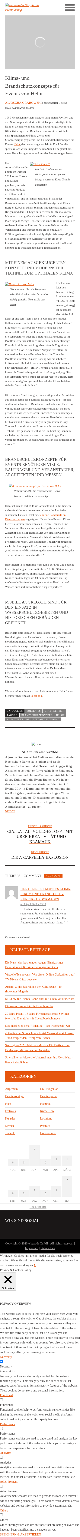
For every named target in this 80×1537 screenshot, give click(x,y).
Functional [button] (6, 1395)
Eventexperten (48, 1096)
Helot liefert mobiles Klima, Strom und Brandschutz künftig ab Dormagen (45, 894)
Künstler (10, 1118)
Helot (17, 144)
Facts (8, 1103)
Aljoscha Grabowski (23, 102)
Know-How (47, 1111)
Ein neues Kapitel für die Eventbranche (29, 1006)
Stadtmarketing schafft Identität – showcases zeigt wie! (38, 1025)
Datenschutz (48, 1248)
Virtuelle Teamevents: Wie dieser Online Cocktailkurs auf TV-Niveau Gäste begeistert (39, 977)
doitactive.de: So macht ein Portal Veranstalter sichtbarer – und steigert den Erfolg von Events (39, 1036)
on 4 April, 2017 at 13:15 (33, 904)
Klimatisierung (18, 719)
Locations (46, 1118)
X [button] (35, 1265)
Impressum (31, 1248)
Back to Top (38, 1207)
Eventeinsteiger (14, 1096)
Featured (45, 1103)
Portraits (34, 711)
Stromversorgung (46, 719)
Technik (10, 1133)
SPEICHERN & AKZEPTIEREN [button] (20, 1534)
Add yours (53, 875)
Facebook (36, 695)
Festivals (10, 1111)
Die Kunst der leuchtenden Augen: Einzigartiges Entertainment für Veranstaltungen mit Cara (34, 965)
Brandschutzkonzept (36, 715)
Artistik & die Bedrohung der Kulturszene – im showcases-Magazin (33, 989)
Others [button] (4, 1510)
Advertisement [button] (8, 1481)
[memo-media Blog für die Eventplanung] (22, 8)
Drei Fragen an (49, 1089)
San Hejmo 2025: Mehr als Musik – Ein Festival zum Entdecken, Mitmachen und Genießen (37, 1048)
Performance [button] (7, 1424)
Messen (9, 1125)
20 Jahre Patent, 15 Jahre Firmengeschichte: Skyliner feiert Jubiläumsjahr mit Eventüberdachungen (37, 1016)
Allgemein (11, 1089)
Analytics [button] (5, 1452)
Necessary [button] (6, 1356)
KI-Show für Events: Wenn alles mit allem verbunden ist (39, 999)
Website (10, 811)
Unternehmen (54, 711)
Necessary (6, 1366)
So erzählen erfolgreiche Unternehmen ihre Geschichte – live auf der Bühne (39, 1060)
